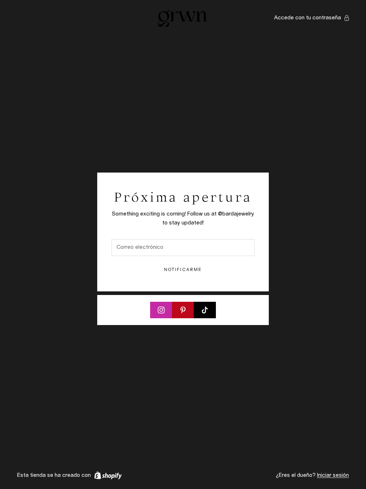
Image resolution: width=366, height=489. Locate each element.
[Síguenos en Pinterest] (183, 310)
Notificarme (183, 269)
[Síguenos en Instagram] (161, 310)
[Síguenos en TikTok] (205, 310)
